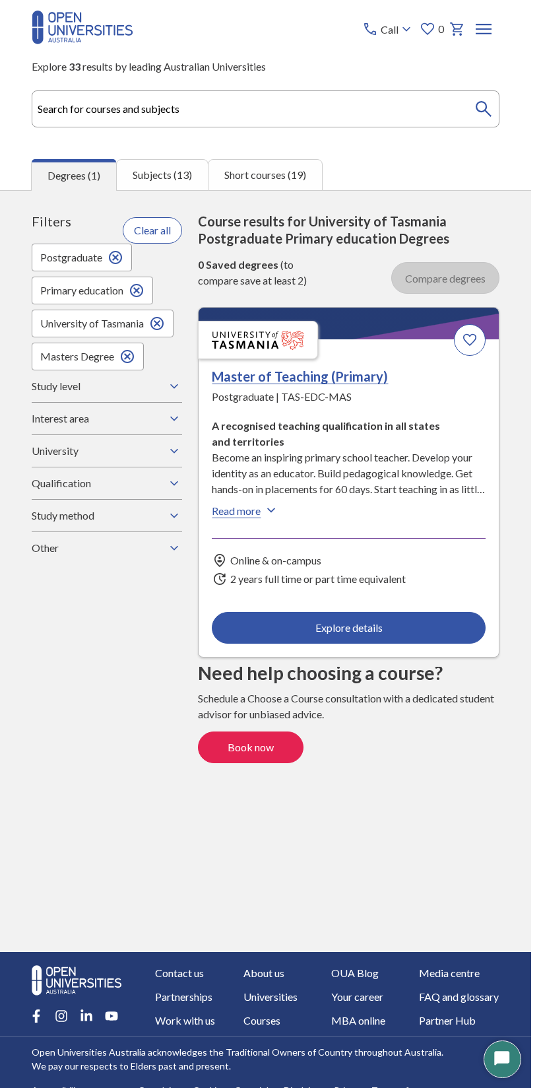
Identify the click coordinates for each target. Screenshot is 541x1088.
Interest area (60, 418)
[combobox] (265, 108)
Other (45, 547)
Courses (261, 1020)
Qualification (61, 483)
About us (263, 973)
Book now (251, 747)
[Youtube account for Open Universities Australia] (111, 1016)
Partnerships (183, 996)
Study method (63, 515)
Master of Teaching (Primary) (300, 376)
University (55, 450)
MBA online (358, 1020)
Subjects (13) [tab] (162, 174)
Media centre (449, 973)
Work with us (185, 1020)
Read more (236, 510)
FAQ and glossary (459, 996)
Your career (357, 996)
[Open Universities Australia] (82, 40)
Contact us (179, 973)
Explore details (349, 627)
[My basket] (457, 29)
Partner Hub (447, 1020)
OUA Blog (355, 973)
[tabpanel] (265, 571)
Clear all (152, 230)
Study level (56, 386)
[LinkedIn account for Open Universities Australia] (86, 1016)
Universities (270, 996)
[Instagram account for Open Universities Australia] (61, 1016)
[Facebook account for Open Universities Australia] (36, 1016)
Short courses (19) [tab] (265, 174)
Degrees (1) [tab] (74, 175)
